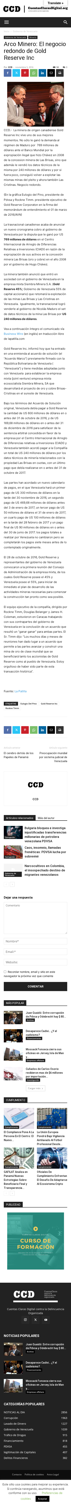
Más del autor (46, 818)
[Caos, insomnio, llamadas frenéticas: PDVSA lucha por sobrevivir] (13, 852)
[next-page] (12, 884)
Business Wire (13, 334)
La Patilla (21, 691)
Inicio (6, 31)
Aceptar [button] (42, 1498)
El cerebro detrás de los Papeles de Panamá (19, 755)
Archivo (30, 1020)
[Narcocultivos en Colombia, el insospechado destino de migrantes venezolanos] (13, 870)
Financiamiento (34, 1038)
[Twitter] (16, 73)
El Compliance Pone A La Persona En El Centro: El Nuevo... (19, 1136)
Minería (32, 37)
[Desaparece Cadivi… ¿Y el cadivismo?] (13, 1035)
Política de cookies (34, 1474)
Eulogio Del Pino (28, 703)
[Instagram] (25, 1320)
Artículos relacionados (19, 818)
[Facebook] (7, 73)
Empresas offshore (35, 1060)
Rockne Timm (12, 708)
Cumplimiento (11, 1127)
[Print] (60, 73)
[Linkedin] (42, 73)
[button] (6, 22)
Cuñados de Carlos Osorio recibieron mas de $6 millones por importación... (44, 1072)
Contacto (17, 1474)
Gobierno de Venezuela (25, 31)
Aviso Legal (53, 1474)
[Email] (51, 73)
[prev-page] (6, 884)
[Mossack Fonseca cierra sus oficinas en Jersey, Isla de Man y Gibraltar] (13, 1054)
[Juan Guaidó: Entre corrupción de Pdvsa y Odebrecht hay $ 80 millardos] (13, 1017)
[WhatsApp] (33, 73)
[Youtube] (46, 1320)
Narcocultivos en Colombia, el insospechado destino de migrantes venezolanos (45, 870)
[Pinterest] (25, 73)
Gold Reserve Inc (49, 703)
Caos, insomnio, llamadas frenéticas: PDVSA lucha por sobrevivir (45, 852)
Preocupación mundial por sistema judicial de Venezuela (53, 757)
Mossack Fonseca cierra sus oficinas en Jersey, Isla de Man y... (45, 1053)
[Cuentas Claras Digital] (35, 9)
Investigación (33, 1080)
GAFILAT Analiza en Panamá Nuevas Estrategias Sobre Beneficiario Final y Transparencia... (16, 1179)
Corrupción (10, 837)
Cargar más (34, 1088)
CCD (10, 67)
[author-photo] (36, 793)
